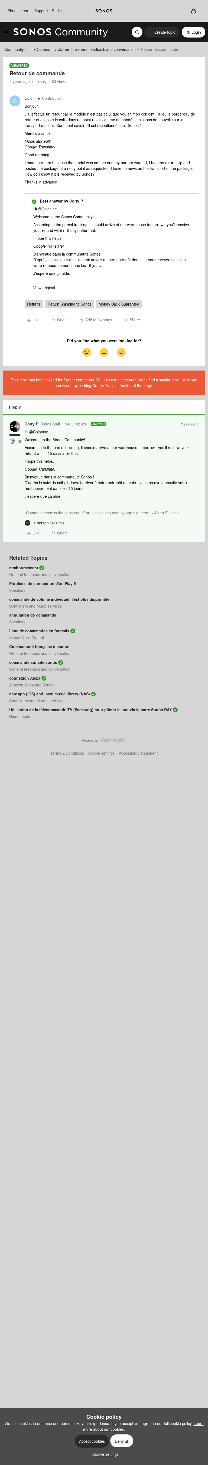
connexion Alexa (24, 678)
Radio (57, 10)
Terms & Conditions (67, 753)
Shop (12, 10)
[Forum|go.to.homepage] (61, 32)
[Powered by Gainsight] (104, 742)
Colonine (32, 98)
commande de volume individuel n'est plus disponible (59, 599)
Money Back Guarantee (119, 304)
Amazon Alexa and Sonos (31, 685)
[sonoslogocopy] (104, 11)
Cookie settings (101, 753)
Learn (26, 10)
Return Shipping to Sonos (70, 304)
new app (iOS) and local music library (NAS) (49, 693)
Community (14, 49)
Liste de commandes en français (39, 630)
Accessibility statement (138, 753)
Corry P (31, 424)
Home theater (21, 716)
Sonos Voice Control (26, 637)
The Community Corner (49, 49)
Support (41, 10)
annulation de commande (32, 615)
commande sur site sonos (33, 662)
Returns (34, 304)
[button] (6, 33)
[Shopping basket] (193, 10)
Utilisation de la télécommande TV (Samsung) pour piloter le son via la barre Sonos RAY (90, 709)
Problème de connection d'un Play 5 (42, 583)
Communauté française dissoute (39, 646)
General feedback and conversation (105, 49)
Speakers (17, 590)
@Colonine (47, 208)
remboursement (23, 567)
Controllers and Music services (35, 606)
